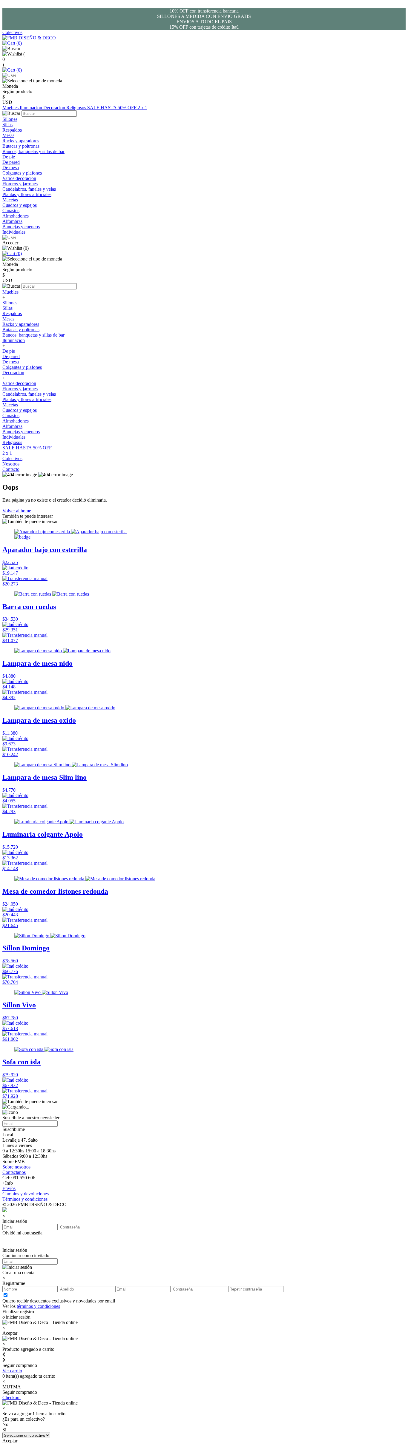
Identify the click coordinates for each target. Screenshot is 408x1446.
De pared (11, 162)
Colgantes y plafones (22, 172)
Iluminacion (31, 107)
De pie (8, 156)
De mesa (10, 167)
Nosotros (10, 463)
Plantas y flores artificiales (26, 194)
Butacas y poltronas (20, 146)
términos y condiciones (38, 1306)
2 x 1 (142, 107)
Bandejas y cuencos (21, 226)
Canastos (10, 210)
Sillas (7, 124)
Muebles (11, 107)
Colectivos (12, 32)
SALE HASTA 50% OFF (112, 107)
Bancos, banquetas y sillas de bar (33, 151)
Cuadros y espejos (19, 205)
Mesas (8, 135)
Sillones (9, 119)
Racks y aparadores (20, 140)
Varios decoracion (19, 178)
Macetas (10, 199)
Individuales (13, 232)
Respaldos (12, 129)
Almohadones (15, 215)
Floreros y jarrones (20, 183)
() (18, 43)
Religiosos (76, 107)
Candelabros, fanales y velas (29, 189)
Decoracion (54, 107)
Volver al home (16, 510)
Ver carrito (12, 1370)
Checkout (11, 1397)
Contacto (10, 469)
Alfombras (12, 221)
